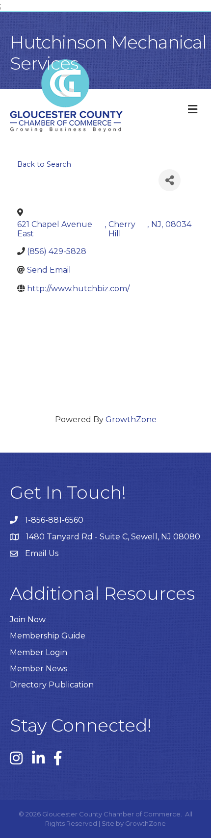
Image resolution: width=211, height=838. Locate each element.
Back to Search (44, 164)
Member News (38, 668)
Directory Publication (52, 684)
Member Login (38, 652)
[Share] (169, 180)
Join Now (28, 619)
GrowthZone (131, 419)
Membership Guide (47, 635)
